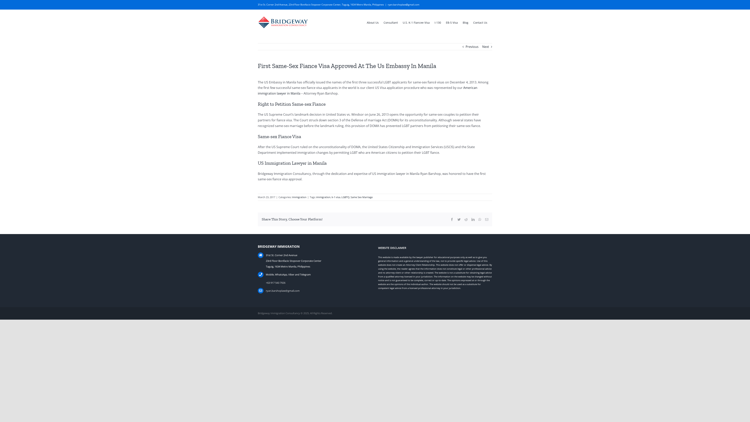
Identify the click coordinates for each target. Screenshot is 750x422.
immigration (323, 197)
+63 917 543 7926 (275, 282)
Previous (472, 47)
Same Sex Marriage (362, 197)
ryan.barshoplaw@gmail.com (403, 4)
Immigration (299, 197)
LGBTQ (345, 197)
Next (485, 47)
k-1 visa (336, 197)
